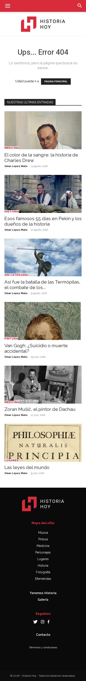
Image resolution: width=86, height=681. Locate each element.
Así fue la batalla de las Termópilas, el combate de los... (42, 284)
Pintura (11, 338)
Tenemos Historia (43, 593)
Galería (43, 599)
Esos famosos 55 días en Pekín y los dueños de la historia (43, 221)
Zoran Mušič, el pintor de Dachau (39, 409)
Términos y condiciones (43, 647)
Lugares (11, 460)
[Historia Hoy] (43, 24)
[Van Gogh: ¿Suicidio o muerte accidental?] (43, 321)
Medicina (11, 147)
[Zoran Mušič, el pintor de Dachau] (43, 385)
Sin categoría (16, 274)
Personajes (43, 552)
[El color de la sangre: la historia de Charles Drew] (43, 130)
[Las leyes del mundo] (43, 443)
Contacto (43, 634)
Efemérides (43, 578)
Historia (11, 211)
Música (43, 532)
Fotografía (43, 572)
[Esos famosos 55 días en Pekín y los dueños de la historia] (43, 194)
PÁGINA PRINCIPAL (55, 81)
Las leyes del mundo (26, 467)
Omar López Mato (16, 166)
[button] (7, 6)
